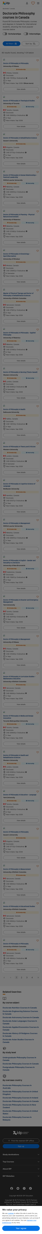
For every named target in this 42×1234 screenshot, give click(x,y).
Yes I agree (21, 1228)
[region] (21, 1220)
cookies (11, 1213)
